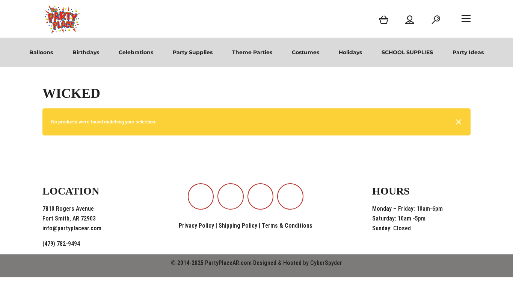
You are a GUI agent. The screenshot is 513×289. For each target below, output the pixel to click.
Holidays (350, 52)
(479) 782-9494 (61, 243)
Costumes (305, 52)
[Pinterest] (260, 196)
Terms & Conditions (287, 225)
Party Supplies (193, 52)
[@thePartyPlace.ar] (230, 196)
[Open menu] (466, 18)
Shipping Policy (238, 225)
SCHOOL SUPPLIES (407, 52)
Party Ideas (468, 52)
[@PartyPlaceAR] (201, 196)
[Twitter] (290, 196)
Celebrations (136, 52)
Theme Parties (252, 52)
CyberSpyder (326, 262)
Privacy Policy (196, 225)
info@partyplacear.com (71, 228)
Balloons (41, 52)
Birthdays (85, 52)
